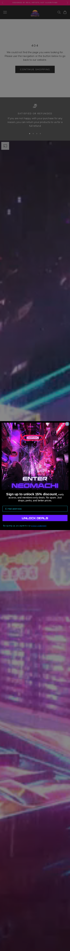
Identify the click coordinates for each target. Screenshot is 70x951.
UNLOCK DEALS (35, 518)
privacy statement (38, 525)
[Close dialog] (67, 423)
